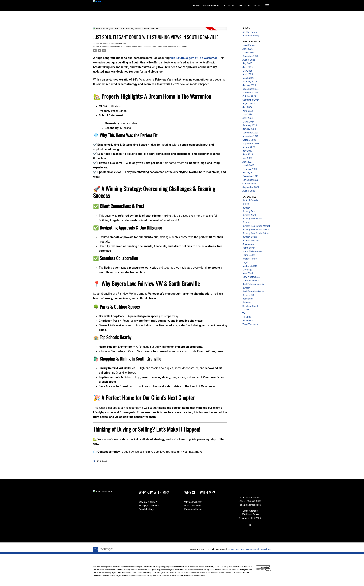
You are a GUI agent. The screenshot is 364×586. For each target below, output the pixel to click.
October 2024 (249, 96)
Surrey (245, 309)
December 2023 (250, 132)
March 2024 (248, 121)
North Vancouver (250, 280)
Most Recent (248, 45)
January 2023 (249, 172)
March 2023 (248, 165)
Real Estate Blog (250, 35)
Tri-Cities (247, 317)
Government (248, 244)
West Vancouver (250, 324)
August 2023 (248, 147)
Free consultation (192, 509)
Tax (244, 313)
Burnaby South (249, 236)
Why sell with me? (193, 502)
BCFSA (245, 204)
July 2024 (247, 107)
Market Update (249, 266)
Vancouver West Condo (132, 47)
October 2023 (249, 140)
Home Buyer (248, 247)
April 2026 (247, 49)
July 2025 (247, 63)
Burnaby (246, 207)
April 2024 (247, 118)
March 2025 (248, 78)
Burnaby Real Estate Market (256, 226)
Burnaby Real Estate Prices (255, 233)
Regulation (247, 298)
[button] (250, 524)
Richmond (247, 302)
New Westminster (251, 277)
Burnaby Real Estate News (255, 229)
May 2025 (247, 70)
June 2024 (247, 110)
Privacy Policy (233, 549)
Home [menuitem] (196, 5)
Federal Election (250, 240)
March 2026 (248, 52)
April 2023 (247, 161)
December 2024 (250, 89)
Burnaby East (248, 211)
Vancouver (247, 320)
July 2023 (247, 151)
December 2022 (250, 176)
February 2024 (249, 125)
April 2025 (247, 74)
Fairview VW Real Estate (112, 47)
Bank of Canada (250, 200)
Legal (245, 262)
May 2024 (247, 114)
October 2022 (249, 183)
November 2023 (250, 136)
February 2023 (249, 169)
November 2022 (250, 180)
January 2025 (249, 85)
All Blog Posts (249, 32)
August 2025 (248, 59)
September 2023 (250, 143)
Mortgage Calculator (149, 505)
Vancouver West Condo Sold (155, 47)
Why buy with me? (148, 502)
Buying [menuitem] (227, 5)
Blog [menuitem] (257, 5)
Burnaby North (249, 215)
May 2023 (247, 158)
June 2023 (247, 154)
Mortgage (247, 269)
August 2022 (248, 191)
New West (247, 273)
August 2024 (248, 103)
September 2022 (250, 187)
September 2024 (250, 99)
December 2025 (250, 56)
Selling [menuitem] (242, 5)
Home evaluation (192, 505)
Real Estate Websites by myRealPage (256, 549)
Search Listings (146, 509)
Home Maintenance (252, 251)
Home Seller (248, 255)
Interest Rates (249, 258)
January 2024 (249, 129)
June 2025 (247, 67)
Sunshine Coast (250, 306)
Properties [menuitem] (209, 5)
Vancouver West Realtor (178, 47)
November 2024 (250, 92)
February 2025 (249, 81)
